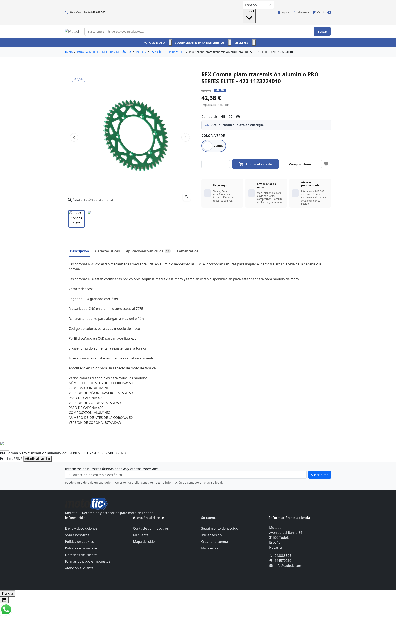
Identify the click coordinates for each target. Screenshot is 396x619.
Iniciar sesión (211, 535)
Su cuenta (209, 517)
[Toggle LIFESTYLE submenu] (254, 42)
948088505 (283, 555)
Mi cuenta (140, 535)
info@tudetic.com (288, 565)
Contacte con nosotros (151, 528)
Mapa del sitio (144, 541)
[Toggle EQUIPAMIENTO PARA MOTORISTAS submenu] (229, 42)
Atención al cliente (79, 568)
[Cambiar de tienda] (4, 600)
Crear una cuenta (214, 541)
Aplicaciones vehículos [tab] (147, 251)
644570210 (283, 560)
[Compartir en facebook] (223, 116)
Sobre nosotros (77, 535)
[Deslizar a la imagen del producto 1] (76, 219)
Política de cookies (79, 541)
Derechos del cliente (81, 555)
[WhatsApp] (6, 609)
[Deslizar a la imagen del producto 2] (95, 219)
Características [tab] (107, 251)
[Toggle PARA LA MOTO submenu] (170, 42)
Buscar (322, 31)
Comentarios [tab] (187, 251)
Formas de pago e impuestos (87, 561)
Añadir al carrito (37, 458)
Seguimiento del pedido (219, 528)
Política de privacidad (81, 548)
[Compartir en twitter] (230, 116)
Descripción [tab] (79, 251)
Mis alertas (209, 548)
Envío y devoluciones (81, 528)
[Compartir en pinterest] (238, 116)
